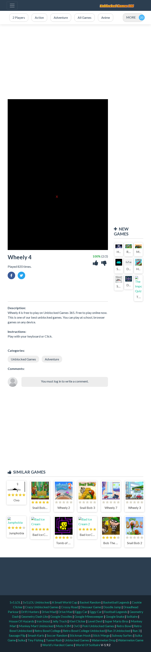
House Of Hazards (22, 621)
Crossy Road (70, 607)
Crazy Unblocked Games (42, 607)
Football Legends (116, 612)
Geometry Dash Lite (35, 616)
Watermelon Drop (103, 640)
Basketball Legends (116, 602)
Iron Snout (43, 621)
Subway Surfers (122, 635)
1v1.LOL (15, 602)
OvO (77, 626)
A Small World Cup (65, 602)
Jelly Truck (60, 621)
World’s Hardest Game (58, 645)
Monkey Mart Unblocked (36, 626)
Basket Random (90, 602)
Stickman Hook (80, 635)
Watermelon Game (130, 640)
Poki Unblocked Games (98, 626)
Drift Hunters (30, 612)
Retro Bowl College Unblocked (84, 630)
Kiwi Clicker (77, 621)
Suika (22, 640)
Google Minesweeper (89, 616)
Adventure (52, 359)
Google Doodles (61, 616)
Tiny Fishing (35, 640)
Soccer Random (57, 635)
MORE (131, 17)
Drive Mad (49, 612)
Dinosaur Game (91, 607)
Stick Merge (101, 635)
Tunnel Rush (54, 640)
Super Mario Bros (117, 621)
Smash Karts (36, 635)
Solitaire (132, 616)
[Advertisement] (75, 61)
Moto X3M (64, 626)
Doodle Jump (112, 607)
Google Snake (115, 616)
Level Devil (95, 621)
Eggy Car (81, 612)
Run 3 (137, 630)
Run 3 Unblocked (119, 630)
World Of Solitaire (88, 645)
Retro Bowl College (47, 630)
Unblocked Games (23, 359)
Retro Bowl (124, 626)
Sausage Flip (17, 635)
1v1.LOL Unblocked (36, 602)
